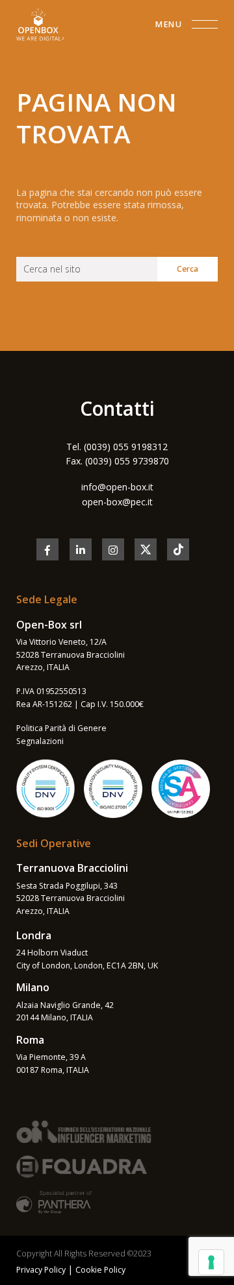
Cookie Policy (100, 1269)
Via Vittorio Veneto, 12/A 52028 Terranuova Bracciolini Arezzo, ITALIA (70, 654)
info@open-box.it (117, 487)
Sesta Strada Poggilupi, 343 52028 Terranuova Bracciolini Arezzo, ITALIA (70, 898)
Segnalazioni (40, 741)
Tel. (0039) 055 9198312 (117, 446)
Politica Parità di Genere (61, 728)
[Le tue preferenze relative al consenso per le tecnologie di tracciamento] (211, 1262)
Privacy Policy (41, 1269)
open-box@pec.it (117, 502)
